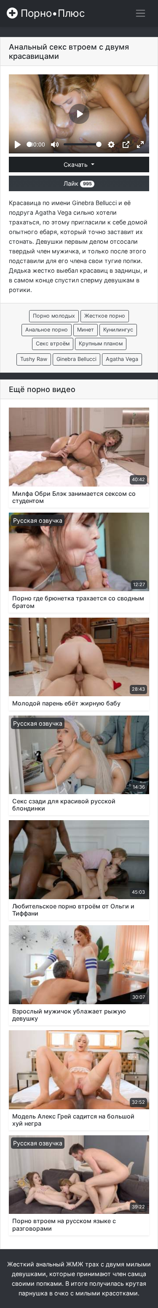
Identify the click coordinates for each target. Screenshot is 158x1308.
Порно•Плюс (51, 13)
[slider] (29, 144)
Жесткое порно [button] (104, 316)
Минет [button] (85, 329)
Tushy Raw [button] (33, 359)
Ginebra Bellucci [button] (76, 359)
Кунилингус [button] (118, 329)
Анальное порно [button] (46, 329)
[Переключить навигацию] (140, 13)
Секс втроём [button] (53, 343)
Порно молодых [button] (54, 316)
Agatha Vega (53, 212)
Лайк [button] (77, 183)
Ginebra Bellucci (94, 202)
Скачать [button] (76, 164)
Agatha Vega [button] (122, 359)
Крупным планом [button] (101, 343)
